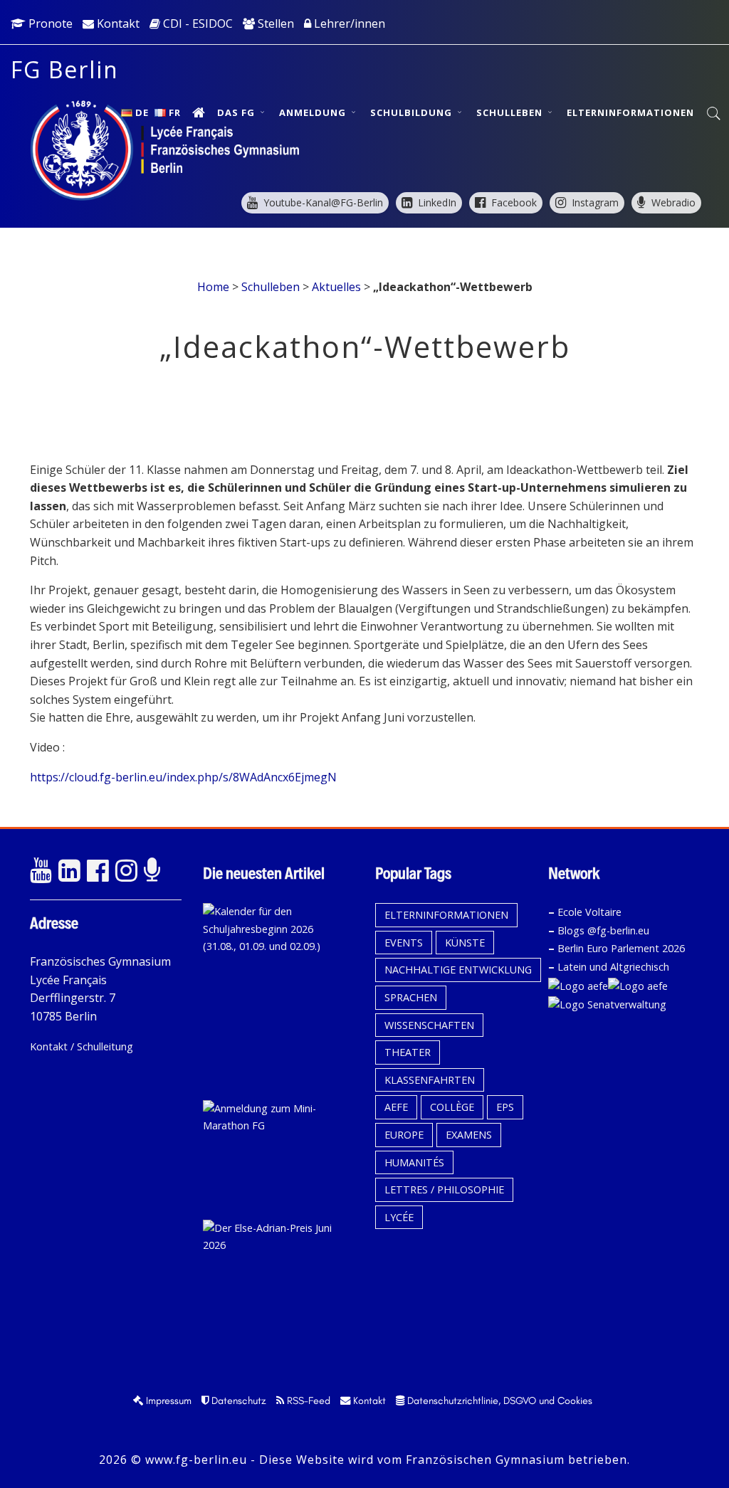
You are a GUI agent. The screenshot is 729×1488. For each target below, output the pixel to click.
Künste (465, 942)
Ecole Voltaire (589, 912)
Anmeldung (314, 112)
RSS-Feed (307, 1400)
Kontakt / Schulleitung (81, 1046)
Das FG (237, 112)
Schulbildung (412, 112)
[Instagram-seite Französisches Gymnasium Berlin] (126, 871)
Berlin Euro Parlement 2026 (621, 948)
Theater (407, 1052)
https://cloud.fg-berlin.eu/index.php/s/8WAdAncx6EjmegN (183, 777)
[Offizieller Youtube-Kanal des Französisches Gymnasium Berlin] (40, 871)
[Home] (199, 112)
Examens (469, 1134)
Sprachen (410, 997)
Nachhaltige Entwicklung (458, 969)
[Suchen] (714, 114)
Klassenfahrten (429, 1080)
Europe (404, 1134)
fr (175, 112)
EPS (505, 1107)
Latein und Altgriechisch (613, 966)
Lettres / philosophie (444, 1189)
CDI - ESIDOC (196, 23)
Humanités (414, 1162)
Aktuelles (336, 287)
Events (403, 942)
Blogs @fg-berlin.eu (603, 930)
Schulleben (510, 112)
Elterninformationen (630, 112)
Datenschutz (237, 1400)
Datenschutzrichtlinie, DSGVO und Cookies (498, 1400)
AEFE (396, 1107)
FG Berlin (65, 69)
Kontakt (117, 23)
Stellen (274, 23)
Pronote (49, 23)
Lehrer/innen (348, 23)
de (142, 112)
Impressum (167, 1400)
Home (213, 287)
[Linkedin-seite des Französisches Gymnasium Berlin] (69, 871)
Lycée (399, 1217)
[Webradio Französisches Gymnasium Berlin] (154, 871)
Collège (452, 1107)
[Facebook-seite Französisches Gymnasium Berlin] (97, 871)
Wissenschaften (429, 1025)
